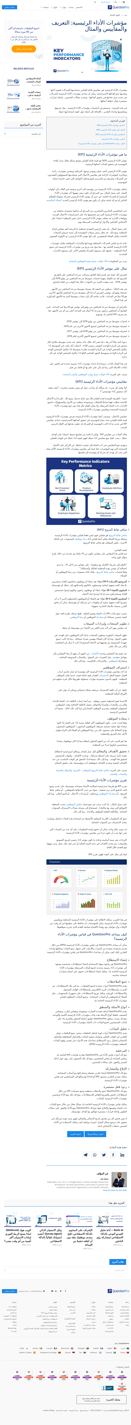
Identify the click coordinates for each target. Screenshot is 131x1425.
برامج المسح (109, 1307)
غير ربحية (72, 1310)
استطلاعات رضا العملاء (49, 1319)
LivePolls (110, 1328)
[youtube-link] (52, 1291)
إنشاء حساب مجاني (24, 49)
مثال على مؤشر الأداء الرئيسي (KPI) (110, 130)
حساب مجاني (9, 7)
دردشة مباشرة (23, 1291)
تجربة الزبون (109, 1310)
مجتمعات (110, 1316)
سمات (71, 7)
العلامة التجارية (124, 1316)
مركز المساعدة (36, 1291)
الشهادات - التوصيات (10, 1316)
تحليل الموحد (53, 1310)
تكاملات (126, 1319)
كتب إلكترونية (91, 1313)
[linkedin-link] (56, 1291)
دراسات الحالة (90, 1319)
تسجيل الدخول (105, 2)
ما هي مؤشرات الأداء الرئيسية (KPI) (110, 125)
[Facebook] (113, 1155)
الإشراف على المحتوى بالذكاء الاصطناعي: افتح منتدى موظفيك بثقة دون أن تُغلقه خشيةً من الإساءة (79, 1237)
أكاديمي (72, 1313)
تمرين (93, 1322)
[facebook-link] (65, 1291)
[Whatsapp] (95, 1155)
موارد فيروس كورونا (89, 1328)
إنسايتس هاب (109, 1331)
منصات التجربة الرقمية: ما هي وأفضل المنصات (34, 95)
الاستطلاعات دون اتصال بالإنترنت (46, 1316)
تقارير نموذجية (124, 1310)
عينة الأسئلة (125, 1307)
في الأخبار (13, 1313)
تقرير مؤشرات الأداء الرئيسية (113, 139)
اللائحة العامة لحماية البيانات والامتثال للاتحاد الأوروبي (40, 1328)
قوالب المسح (91, 1316)
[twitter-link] (61, 1291)
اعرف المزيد (75, 1134)
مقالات (93, 1307)
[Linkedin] (122, 1155)
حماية (127, 1325)
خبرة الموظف (52, 1331)
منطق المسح (125, 1313)
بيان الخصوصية (73, 1410)
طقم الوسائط (12, 1328)
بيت (125, 15)
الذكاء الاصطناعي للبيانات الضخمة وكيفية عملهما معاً (33, 81)
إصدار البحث (109, 1325)
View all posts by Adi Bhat (115, 1190)
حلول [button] (55, 7)
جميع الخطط (71, 1307)
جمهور (111, 1319)
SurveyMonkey (70, 1326)
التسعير (79, 7)
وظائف (14, 1322)
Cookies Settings (48, 1410)
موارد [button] (64, 7)
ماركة (15, 1325)
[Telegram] (85, 1155)
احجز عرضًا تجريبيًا (95, 1134)
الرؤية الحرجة (71, 1329)
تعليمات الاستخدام (61, 1410)
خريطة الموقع (84, 1410)
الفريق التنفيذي (12, 1310)
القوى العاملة (115, 15)
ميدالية (73, 1332)
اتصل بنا (14, 1331)
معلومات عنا (13, 1307)
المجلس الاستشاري (10, 1319)
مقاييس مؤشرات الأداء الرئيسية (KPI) (109, 134)
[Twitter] (104, 1155)
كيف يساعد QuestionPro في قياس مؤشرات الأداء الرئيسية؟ (101, 144)
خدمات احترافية (124, 1322)
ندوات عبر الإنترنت (89, 1325)
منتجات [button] (45, 7)
